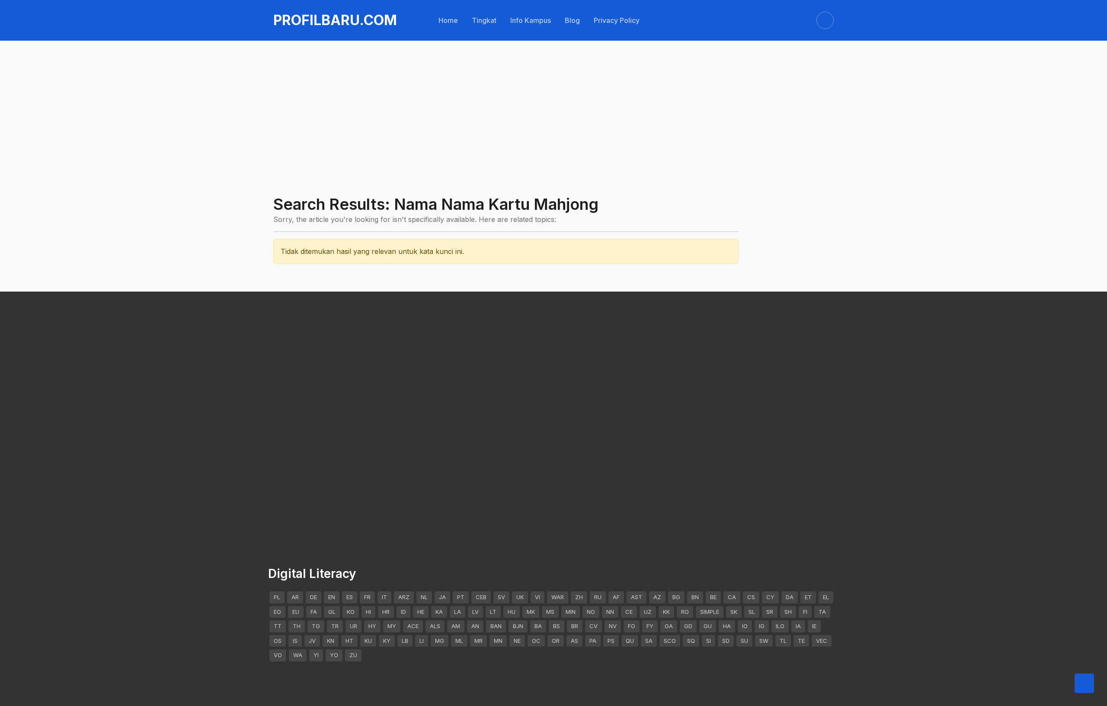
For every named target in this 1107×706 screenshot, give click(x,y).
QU (630, 640)
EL (826, 597)
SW (763, 640)
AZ (657, 597)
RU (597, 597)
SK (733, 611)
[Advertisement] (532, 91)
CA (732, 597)
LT (493, 611)
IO (745, 626)
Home (448, 20)
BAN (496, 626)
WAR (557, 597)
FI (805, 611)
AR (295, 597)
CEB (481, 597)
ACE (413, 626)
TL (783, 640)
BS (556, 626)
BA (538, 626)
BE (713, 597)
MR (478, 640)
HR (386, 611)
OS (278, 640)
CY (770, 597)
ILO (780, 626)
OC (536, 640)
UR (353, 626)
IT (384, 597)
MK (531, 611)
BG (676, 597)
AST (636, 597)
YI (316, 654)
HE (420, 611)
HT (349, 640)
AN (475, 626)
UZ (648, 611)
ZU (353, 654)
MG (439, 640)
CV (593, 626)
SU (744, 640)
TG (316, 626)
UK (520, 597)
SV (501, 597)
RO (685, 611)
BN (695, 597)
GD (688, 626)
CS (751, 597)
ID (403, 611)
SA (649, 640)
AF (616, 597)
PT (460, 597)
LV (475, 611)
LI (421, 640)
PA (592, 640)
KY (386, 640)
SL (752, 611)
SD (725, 640)
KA (439, 611)
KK (666, 611)
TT (278, 626)
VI (537, 597)
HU (511, 611)
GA (669, 626)
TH (297, 626)
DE (313, 597)
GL (332, 611)
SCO (670, 640)
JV (312, 640)
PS (611, 640)
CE (629, 611)
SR (769, 611)
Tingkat (484, 20)
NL (424, 597)
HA (727, 626)
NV (613, 626)
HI (368, 611)
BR (574, 626)
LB (405, 640)
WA (297, 654)
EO (277, 611)
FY (649, 626)
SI (708, 640)
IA (798, 626)
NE (517, 640)
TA (822, 611)
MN (498, 640)
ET (808, 597)
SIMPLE (709, 611)
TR (335, 626)
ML (459, 640)
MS (550, 611)
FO (631, 626)
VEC (821, 640)
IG (762, 626)
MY (391, 626)
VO (278, 654)
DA (789, 597)
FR (367, 597)
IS (295, 640)
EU (295, 611)
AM (455, 626)
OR (556, 640)
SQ (691, 640)
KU (368, 640)
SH (788, 611)
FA (313, 611)
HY (372, 626)
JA (442, 597)
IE (814, 626)
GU (708, 626)
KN (330, 640)
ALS (435, 626)
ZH (579, 597)
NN (610, 611)
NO (591, 611)
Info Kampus (530, 20)
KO (351, 611)
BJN (518, 626)
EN (331, 597)
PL (277, 597)
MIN (571, 611)
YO (334, 654)
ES (349, 597)
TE (801, 640)
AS (574, 640)
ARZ (404, 597)
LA (457, 611)
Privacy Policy (617, 20)
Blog (572, 20)
